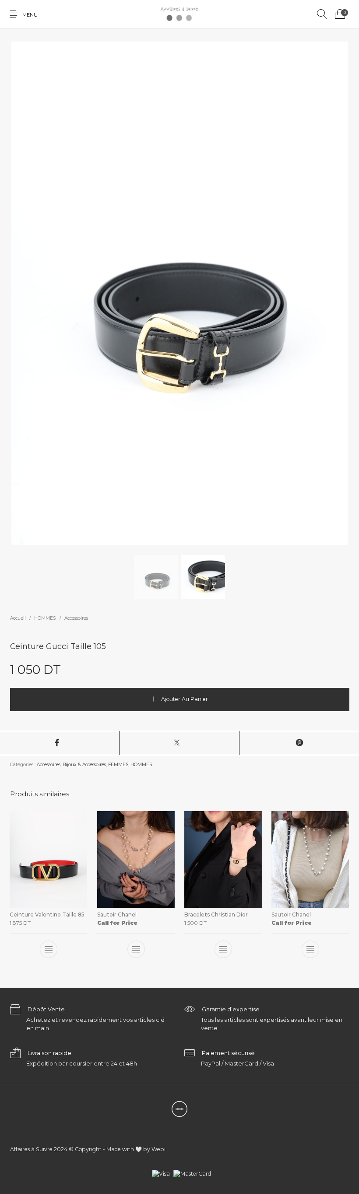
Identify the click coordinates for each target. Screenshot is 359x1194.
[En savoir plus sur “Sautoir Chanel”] (135, 949)
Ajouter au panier (184, 699)
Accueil (18, 618)
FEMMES (118, 764)
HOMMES (45, 618)
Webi (158, 1149)
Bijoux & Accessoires (84, 764)
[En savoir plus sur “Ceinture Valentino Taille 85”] (48, 949)
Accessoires (76, 618)
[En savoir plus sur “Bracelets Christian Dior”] (223, 949)
